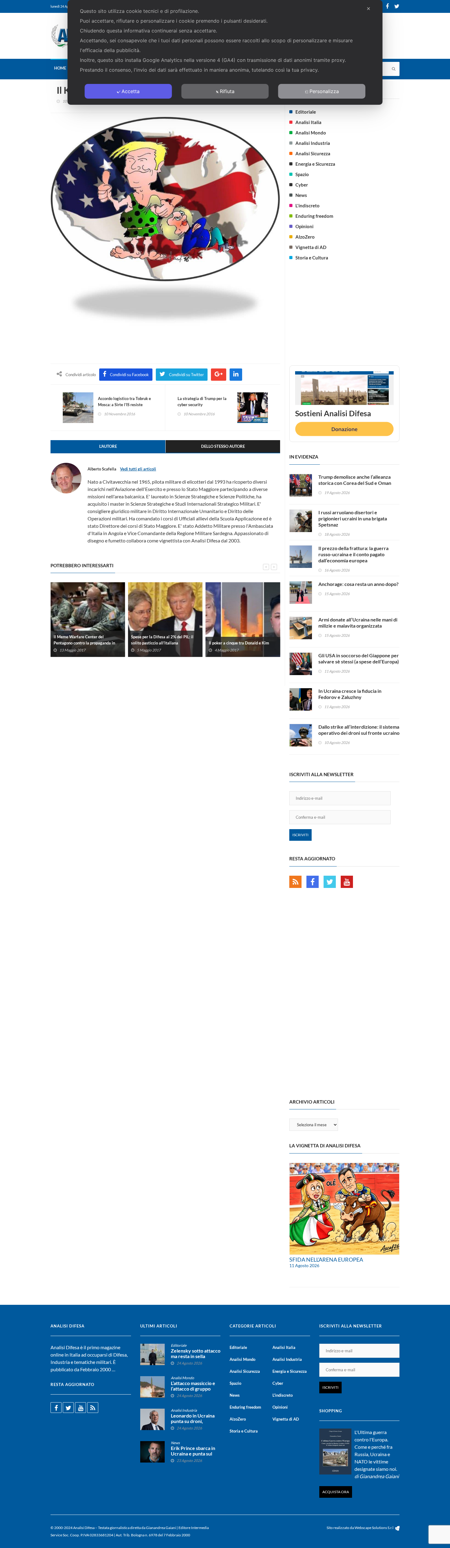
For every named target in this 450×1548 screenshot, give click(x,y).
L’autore (108, 446)
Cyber (301, 184)
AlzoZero (305, 237)
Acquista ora (335, 1491)
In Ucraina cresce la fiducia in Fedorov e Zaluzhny (349, 694)
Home (60, 68)
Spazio (302, 174)
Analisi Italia (308, 122)
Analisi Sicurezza (312, 153)
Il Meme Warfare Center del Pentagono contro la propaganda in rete (84, 642)
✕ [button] (368, 9)
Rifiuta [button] (227, 91)
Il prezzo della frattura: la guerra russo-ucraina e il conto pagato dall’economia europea (353, 554)
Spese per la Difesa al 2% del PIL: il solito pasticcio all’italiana (162, 639)
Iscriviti (300, 835)
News (301, 195)
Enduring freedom (314, 216)
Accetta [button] (131, 91)
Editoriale (305, 112)
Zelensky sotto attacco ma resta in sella (195, 1353)
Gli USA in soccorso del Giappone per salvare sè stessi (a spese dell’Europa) (358, 658)
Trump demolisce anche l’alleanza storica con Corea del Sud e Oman (354, 480)
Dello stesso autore (223, 446)
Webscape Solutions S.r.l (374, 1527)
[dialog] (225, 52)
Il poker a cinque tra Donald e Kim (239, 642)
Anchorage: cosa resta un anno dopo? (358, 584)
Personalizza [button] (324, 91)
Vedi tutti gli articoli (138, 468)
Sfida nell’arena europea (326, 1259)
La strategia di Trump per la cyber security (202, 401)
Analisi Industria (312, 143)
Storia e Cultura (311, 257)
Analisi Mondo (310, 132)
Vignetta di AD (310, 247)
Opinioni (304, 226)
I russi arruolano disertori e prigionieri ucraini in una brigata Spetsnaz (352, 518)
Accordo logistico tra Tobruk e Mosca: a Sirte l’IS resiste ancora (124, 404)
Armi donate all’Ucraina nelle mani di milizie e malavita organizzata (357, 623)
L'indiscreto (307, 205)
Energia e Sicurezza (315, 164)
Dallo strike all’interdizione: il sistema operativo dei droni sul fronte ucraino (358, 730)
